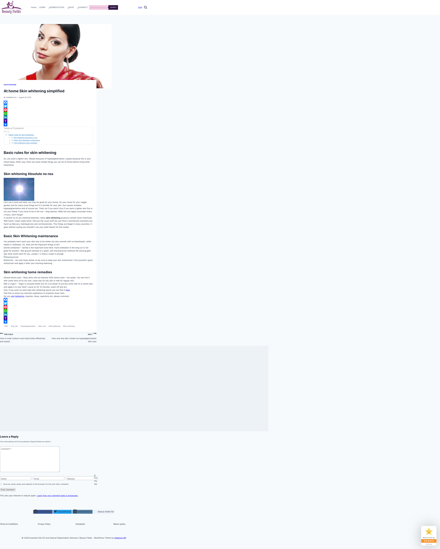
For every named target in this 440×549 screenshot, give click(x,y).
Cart (140, 7)
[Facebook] (48, 102)
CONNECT (83, 7)
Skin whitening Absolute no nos (25, 138)
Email (36, 479)
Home (33, 7)
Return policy (119, 524)
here (68, 290)
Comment (6, 449)
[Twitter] (48, 106)
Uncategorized (10, 85)
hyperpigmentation (28, 326)
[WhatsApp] (48, 113)
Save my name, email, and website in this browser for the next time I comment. (36, 484)
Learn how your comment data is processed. (57, 495)
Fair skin (14, 326)
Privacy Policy (44, 524)
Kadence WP (120, 538)
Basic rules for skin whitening (21, 135)
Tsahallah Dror (11, 97)
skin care (42, 326)
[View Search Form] (145, 7)
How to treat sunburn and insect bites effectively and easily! (22, 338)
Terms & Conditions (9, 524)
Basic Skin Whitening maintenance (27, 140)
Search (113, 7)
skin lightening (17, 296)
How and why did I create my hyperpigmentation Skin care (74, 338)
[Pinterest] (48, 110)
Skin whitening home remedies (25, 143)
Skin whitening (69, 326)
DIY (6, 326)
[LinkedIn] (48, 117)
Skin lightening (54, 326)
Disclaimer (80, 524)
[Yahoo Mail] (48, 121)
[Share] (48, 124)
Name (4, 479)
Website (71, 479)
